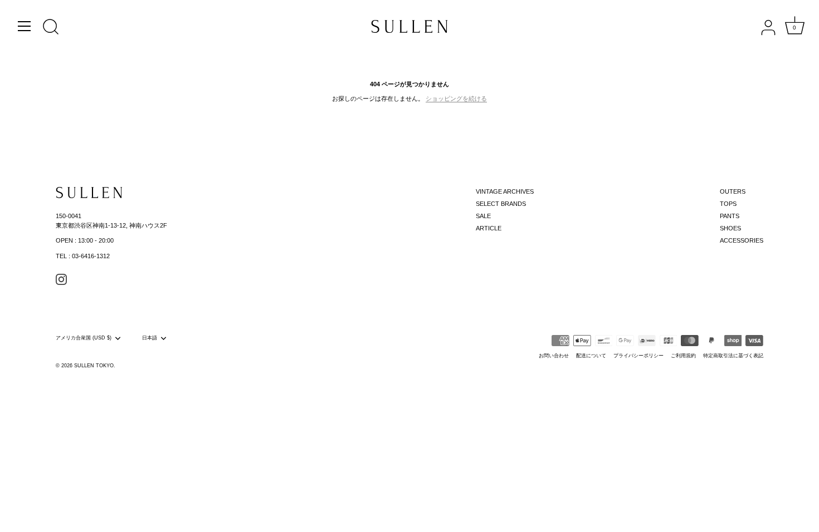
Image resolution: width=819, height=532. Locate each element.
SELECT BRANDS (501, 203)
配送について (591, 355)
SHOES (730, 228)
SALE (483, 216)
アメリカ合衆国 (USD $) (83, 338)
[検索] (50, 28)
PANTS (729, 216)
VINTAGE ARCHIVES (505, 191)
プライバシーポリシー (638, 355)
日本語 (149, 338)
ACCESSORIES (741, 240)
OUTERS (732, 191)
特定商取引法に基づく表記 (733, 355)
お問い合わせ (554, 355)
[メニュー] (24, 26)
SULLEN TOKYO (94, 365)
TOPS (728, 203)
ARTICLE (488, 228)
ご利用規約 (683, 355)
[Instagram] (61, 278)
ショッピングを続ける (456, 98)
